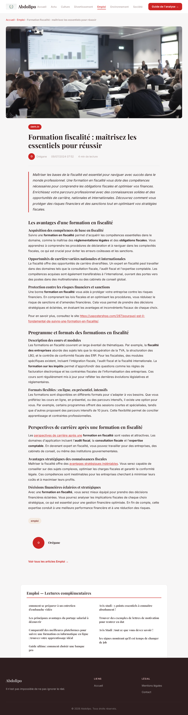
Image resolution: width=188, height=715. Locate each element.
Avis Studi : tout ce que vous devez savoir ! (126, 630)
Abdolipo (24, 6)
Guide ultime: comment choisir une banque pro (56, 648)
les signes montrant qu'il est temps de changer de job (129, 640)
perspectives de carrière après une (58, 435)
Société (137, 6)
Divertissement (83, 6)
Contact (146, 692)
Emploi (101, 6)
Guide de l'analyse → (165, 6)
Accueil (41, 6)
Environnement (119, 6)
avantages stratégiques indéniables (93, 463)
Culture (65, 6)
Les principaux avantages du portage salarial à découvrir (58, 620)
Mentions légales (152, 685)
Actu (54, 6)
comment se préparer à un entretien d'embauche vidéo (52, 607)
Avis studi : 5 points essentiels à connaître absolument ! (125, 607)
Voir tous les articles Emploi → (48, 561)
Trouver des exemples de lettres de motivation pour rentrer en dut (129, 620)
